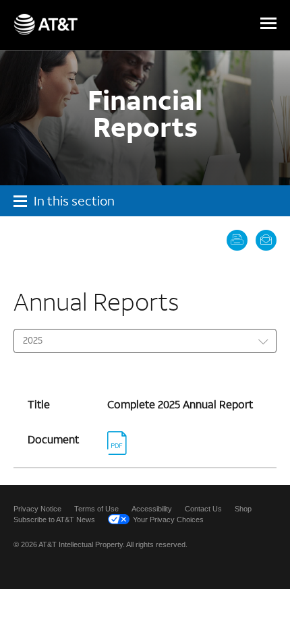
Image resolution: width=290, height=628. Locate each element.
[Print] (235, 239)
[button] (268, 24)
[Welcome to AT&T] (45, 24)
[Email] (263, 239)
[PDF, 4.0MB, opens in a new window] (119, 449)
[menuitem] (37, 509)
